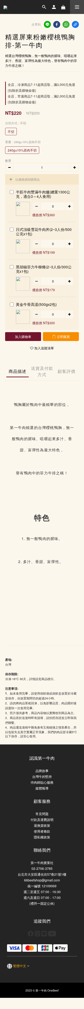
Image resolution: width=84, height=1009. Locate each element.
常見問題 (42, 813)
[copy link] (75, 24)
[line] (47, 24)
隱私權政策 (42, 837)
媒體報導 (42, 788)
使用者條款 (42, 831)
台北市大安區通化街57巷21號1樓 (42, 874)
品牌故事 (42, 770)
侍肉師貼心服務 (42, 782)
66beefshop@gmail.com (42, 880)
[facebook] (56, 24)
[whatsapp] (66, 24)
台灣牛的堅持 (42, 776)
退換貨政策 (42, 825)
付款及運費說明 (42, 819)
